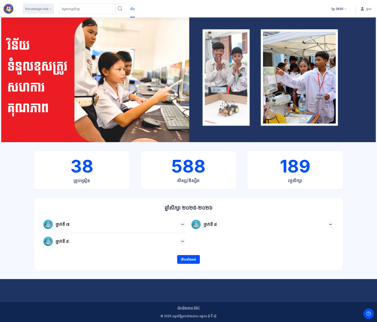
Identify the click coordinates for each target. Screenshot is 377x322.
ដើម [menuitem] (132, 9)
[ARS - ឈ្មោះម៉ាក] (8, 8)
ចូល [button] (369, 9)
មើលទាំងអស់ (188, 259)
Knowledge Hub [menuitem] (37, 9)
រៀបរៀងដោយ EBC (188, 308)
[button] (339, 8)
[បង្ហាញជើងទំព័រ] (368, 313)
